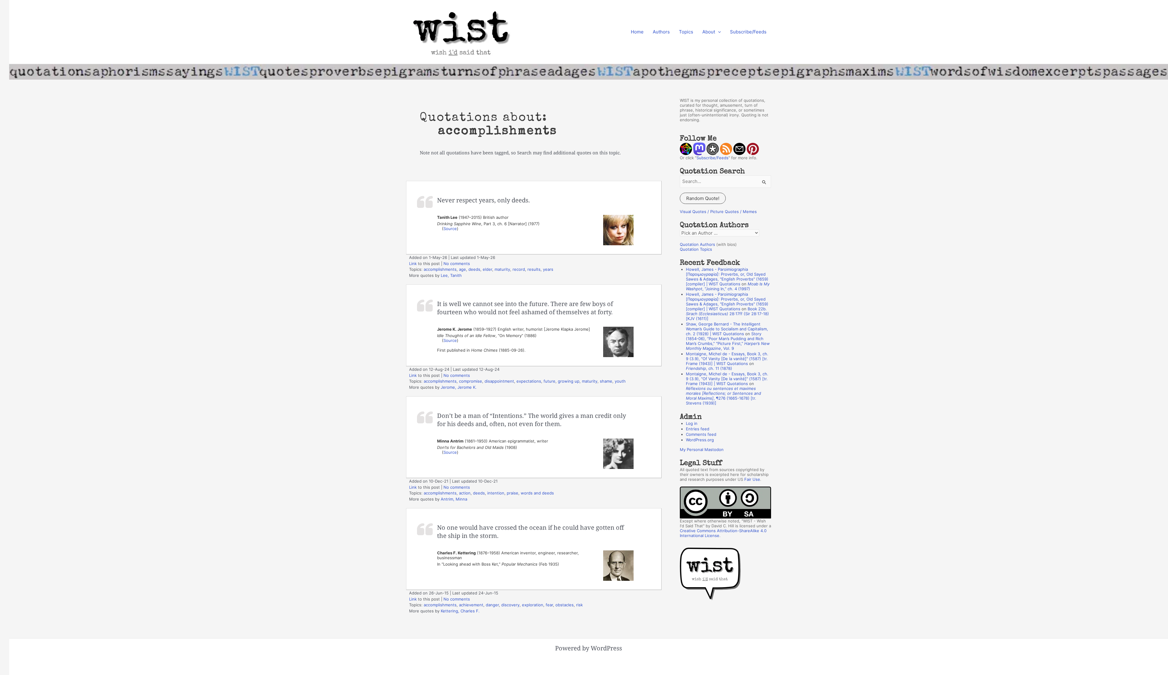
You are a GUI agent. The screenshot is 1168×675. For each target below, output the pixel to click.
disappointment (499, 381)
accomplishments (440, 269)
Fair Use (752, 479)
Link (413, 263)
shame (606, 381)
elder (487, 269)
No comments (456, 263)
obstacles (564, 604)
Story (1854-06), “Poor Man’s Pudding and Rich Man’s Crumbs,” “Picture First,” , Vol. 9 (728, 341)
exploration (532, 604)
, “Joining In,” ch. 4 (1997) (728, 286)
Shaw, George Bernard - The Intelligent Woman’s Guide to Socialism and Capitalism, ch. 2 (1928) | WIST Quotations (727, 329)
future (549, 381)
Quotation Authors (697, 244)
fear (549, 604)
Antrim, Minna (454, 499)
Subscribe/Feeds (748, 32)
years (548, 269)
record (519, 269)
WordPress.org (700, 439)
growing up (568, 381)
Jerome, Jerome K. (459, 387)
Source (450, 228)
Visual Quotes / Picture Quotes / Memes (718, 211)
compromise (470, 381)
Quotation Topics (696, 249)
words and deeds (537, 493)
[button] (718, 32)
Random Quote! (702, 198)
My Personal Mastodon (702, 449)
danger (492, 604)
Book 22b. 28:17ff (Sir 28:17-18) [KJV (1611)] (727, 313)
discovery (510, 604)
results (534, 269)
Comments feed (701, 434)
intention (495, 493)
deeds (474, 269)
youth (620, 381)
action (465, 493)
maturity (502, 269)
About (708, 32)
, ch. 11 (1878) (709, 368)
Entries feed (697, 428)
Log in (691, 423)
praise (512, 493)
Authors (661, 32)
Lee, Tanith (451, 275)
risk (579, 604)
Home (637, 32)
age (462, 269)
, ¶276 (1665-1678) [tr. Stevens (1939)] (723, 395)
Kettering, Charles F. (460, 610)
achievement (471, 604)
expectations (528, 381)
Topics (686, 32)
